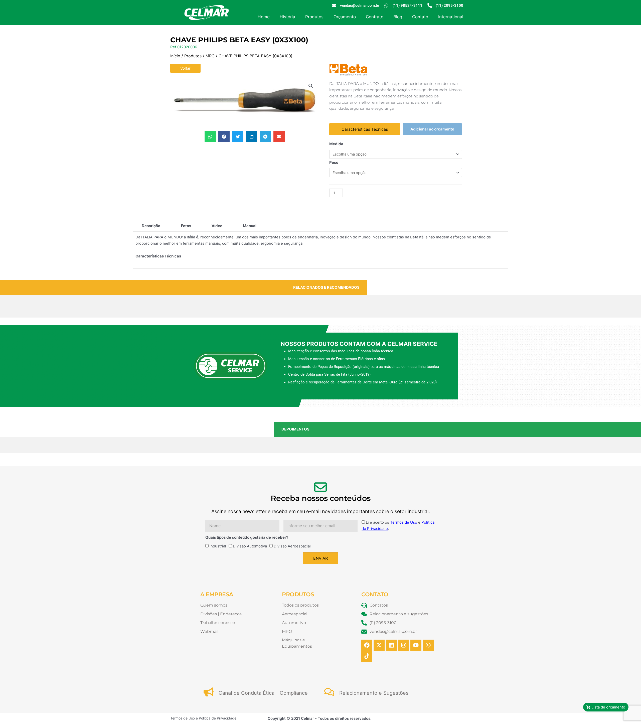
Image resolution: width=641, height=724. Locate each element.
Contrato (374, 16)
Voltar (185, 68)
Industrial (218, 546)
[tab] (151, 225)
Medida (336, 143)
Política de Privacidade (217, 718)
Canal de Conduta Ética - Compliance (263, 693)
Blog (397, 16)
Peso (333, 162)
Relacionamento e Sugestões (373, 693)
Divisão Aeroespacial (292, 546)
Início (175, 55)
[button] (310, 85)
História (287, 16)
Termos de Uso (403, 522)
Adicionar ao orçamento (432, 129)
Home (264, 16)
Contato (420, 16)
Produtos (314, 16)
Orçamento (345, 16)
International (450, 16)
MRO (210, 55)
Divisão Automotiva (250, 546)
